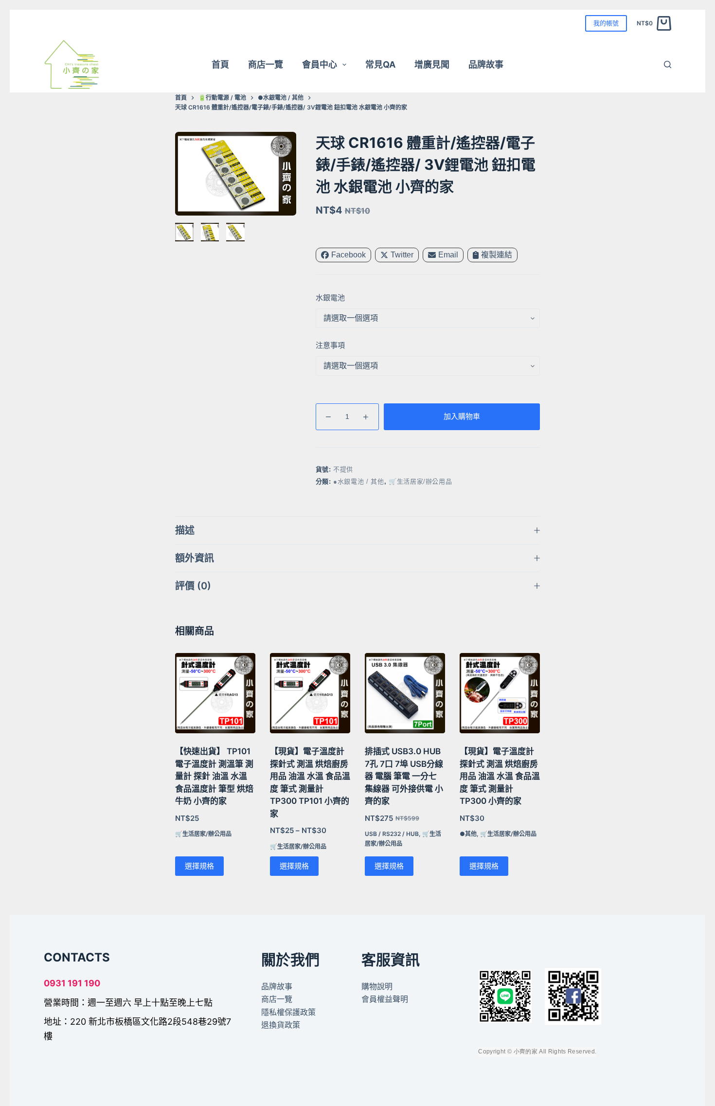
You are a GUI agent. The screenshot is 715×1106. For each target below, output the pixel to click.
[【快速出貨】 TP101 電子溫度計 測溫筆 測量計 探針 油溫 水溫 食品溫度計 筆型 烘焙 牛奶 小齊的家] (215, 693)
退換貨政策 (280, 1025)
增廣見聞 (431, 64)
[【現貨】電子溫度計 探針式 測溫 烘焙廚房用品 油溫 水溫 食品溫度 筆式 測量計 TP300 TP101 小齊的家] (310, 693)
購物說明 (377, 986)
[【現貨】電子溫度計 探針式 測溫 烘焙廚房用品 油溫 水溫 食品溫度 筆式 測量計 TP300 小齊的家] (500, 693)
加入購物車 (462, 416)
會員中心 (319, 64)
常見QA (380, 64)
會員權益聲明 (384, 999)
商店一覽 (265, 64)
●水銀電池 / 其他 (358, 481)
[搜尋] (667, 64)
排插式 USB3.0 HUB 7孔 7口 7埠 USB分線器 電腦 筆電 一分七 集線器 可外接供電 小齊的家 (404, 776)
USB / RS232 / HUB (392, 833)
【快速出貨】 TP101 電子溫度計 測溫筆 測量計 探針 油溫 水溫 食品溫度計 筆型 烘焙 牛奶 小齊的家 (214, 776)
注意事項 (330, 345)
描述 (185, 530)
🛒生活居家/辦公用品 (420, 481)
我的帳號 (606, 23)
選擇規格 (199, 865)
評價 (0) (193, 586)
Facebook (348, 255)
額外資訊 (194, 558)
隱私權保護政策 (288, 1011)
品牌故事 (485, 64)
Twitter (402, 255)
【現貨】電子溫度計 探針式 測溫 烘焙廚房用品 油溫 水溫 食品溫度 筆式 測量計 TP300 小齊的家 (500, 776)
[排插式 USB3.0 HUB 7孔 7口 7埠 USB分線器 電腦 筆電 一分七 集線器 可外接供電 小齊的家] (405, 693)
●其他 (468, 833)
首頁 (220, 64)
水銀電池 (330, 297)
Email (448, 255)
